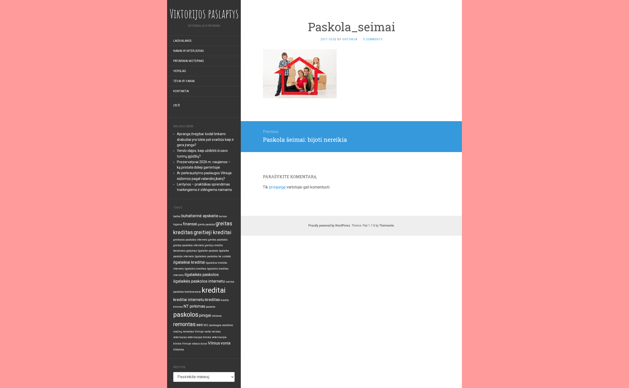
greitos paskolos (218, 239)
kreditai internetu (188, 299)
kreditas (212, 299)
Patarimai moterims (188, 61)
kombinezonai (193, 291)
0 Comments (372, 39)
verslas (216, 331)
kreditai (214, 290)
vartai (207, 331)
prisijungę (277, 187)
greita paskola (206, 224)
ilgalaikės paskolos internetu (199, 281)
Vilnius (214, 343)
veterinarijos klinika (199, 337)
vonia (225, 343)
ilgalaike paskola (208, 250)
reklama (217, 315)
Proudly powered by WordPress (329, 225)
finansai (190, 223)
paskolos (185, 314)
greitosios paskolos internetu (190, 239)
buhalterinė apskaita (199, 215)
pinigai (205, 315)
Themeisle (386, 225)
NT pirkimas (194, 306)
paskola (210, 306)
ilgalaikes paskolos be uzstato (213, 256)
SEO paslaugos (212, 325)
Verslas (179, 71)
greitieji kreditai (212, 232)
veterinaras (180, 337)
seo (199, 324)
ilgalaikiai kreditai (189, 262)
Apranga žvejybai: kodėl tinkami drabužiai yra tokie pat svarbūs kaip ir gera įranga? (205, 139)
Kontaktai (181, 91)
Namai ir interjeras (188, 51)
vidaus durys (199, 343)
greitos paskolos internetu (188, 245)
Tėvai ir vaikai (184, 81)
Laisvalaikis (182, 41)
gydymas (191, 250)
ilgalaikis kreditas (195, 268)
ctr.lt (176, 105)
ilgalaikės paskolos (202, 274)
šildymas (178, 349)
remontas (184, 324)
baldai (177, 216)
